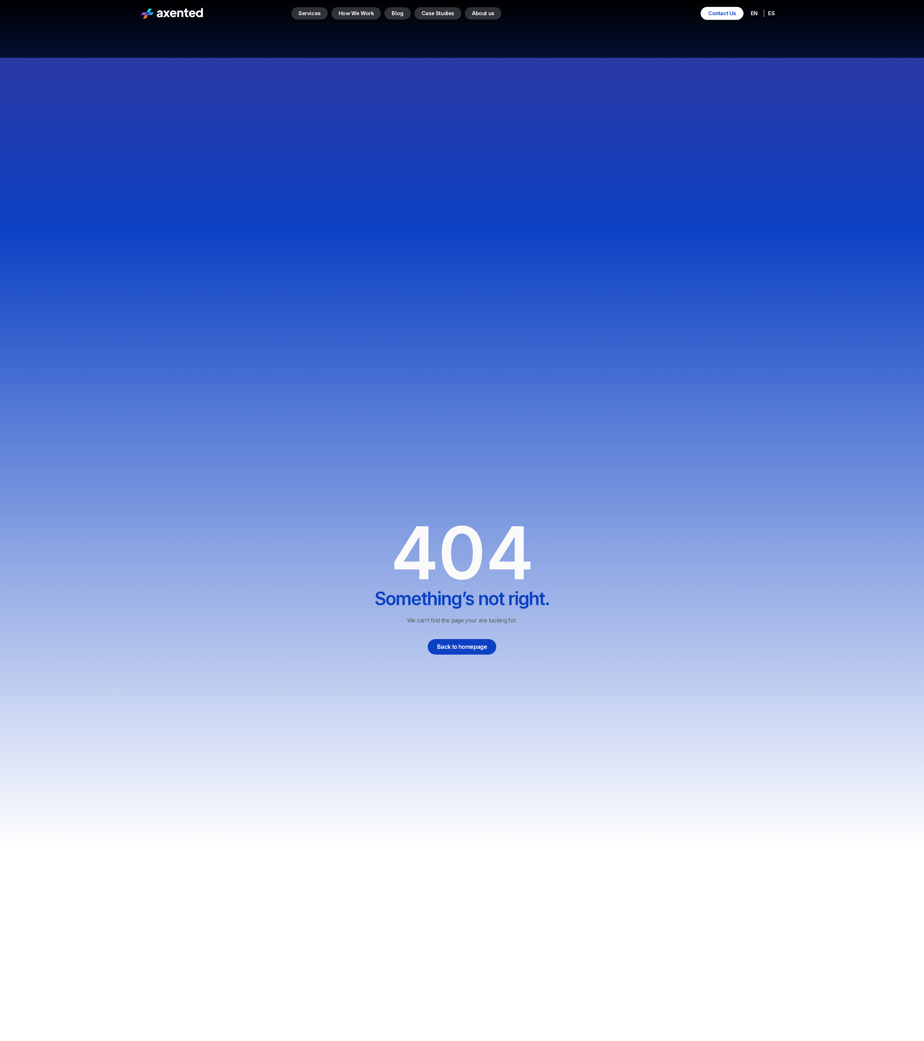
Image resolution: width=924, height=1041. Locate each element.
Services (309, 13)
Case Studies (438, 13)
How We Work (356, 13)
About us (483, 13)
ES (771, 13)
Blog (397, 13)
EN (754, 13)
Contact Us (722, 13)
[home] (172, 13)
